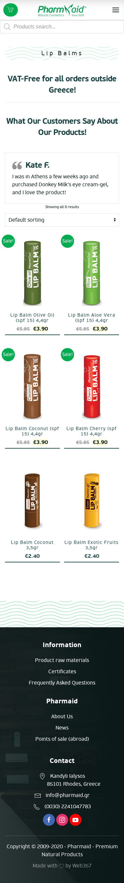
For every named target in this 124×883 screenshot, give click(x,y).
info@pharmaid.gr (68, 795)
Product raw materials (62, 660)
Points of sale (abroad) (62, 739)
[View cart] (10, 10)
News (62, 728)
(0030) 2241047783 (68, 806)
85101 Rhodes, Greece (74, 784)
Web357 (82, 865)
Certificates (62, 671)
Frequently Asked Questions (62, 683)
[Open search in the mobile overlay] (62, 26)
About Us (62, 716)
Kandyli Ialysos (67, 776)
